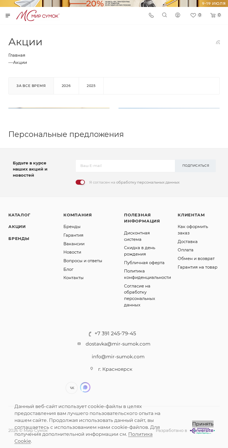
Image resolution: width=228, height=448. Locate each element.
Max (85, 387)
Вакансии (74, 243)
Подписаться (195, 165)
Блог (68, 269)
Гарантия (73, 235)
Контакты (73, 277)
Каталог (19, 214)
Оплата (186, 249)
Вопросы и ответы (82, 260)
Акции (17, 226)
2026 (66, 86)
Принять (203, 424)
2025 (91, 86)
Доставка (188, 241)
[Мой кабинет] (177, 15)
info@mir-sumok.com (118, 356)
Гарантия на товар (197, 267)
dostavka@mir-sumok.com (118, 344)
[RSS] (218, 42)
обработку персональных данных (148, 182)
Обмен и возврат (196, 258)
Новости (72, 252)
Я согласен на (134, 182)
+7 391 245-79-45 (115, 333)
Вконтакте (72, 388)
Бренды (18, 238)
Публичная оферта (144, 262)
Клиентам (191, 214)
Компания (77, 214)
